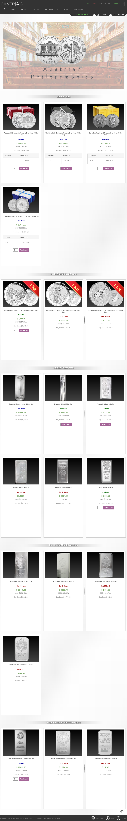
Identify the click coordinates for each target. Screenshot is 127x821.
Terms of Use (99, 818)
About (112, 818)
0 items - (83, 14)
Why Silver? (79, 9)
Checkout (120, 15)
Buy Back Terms (51, 9)
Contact (124, 818)
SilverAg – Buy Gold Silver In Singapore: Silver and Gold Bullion (27, 818)
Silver (24, 9)
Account (103, 15)
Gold (13, 9)
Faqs (66, 9)
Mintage (36, 9)
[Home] (12, 3)
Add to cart (24, 168)
